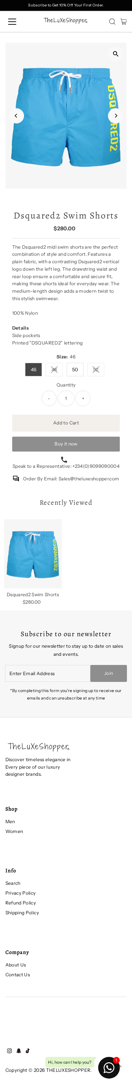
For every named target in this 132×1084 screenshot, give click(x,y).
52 (98, 371)
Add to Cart (66, 422)
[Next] (115, 115)
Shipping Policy (22, 912)
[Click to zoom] (115, 53)
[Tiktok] (27, 1051)
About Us (15, 964)
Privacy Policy (20, 893)
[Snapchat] (19, 1051)
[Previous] (16, 115)
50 (75, 370)
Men (10, 821)
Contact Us (17, 974)
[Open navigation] (18, 21)
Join (108, 673)
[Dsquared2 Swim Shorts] (33, 553)
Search (13, 883)
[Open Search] (112, 22)
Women (14, 831)
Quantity (66, 385)
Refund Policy (20, 902)
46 (34, 370)
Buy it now (65, 443)
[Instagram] (9, 1051)
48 (57, 371)
